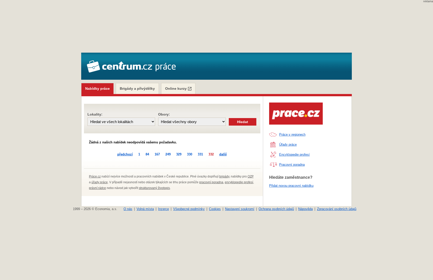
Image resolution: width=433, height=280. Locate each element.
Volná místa (145, 209)
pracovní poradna (211, 182)
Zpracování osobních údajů (336, 209)
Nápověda (305, 209)
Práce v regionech (292, 134)
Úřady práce (288, 144)
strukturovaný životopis (154, 188)
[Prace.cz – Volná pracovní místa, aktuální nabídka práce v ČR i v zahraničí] (296, 114)
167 (157, 154)
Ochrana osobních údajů (276, 209)
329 (178, 154)
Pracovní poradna (292, 164)
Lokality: (94, 114)
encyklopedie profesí (239, 182)
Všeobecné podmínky (189, 209)
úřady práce (99, 182)
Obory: (164, 114)
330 (189, 154)
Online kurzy (176, 88)
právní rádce (97, 188)
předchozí (125, 154)
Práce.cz (95, 176)
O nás (128, 209)
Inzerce (163, 209)
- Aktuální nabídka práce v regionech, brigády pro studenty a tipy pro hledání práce (131, 66)
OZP (251, 176)
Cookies (215, 209)
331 (200, 154)
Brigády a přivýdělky (137, 88)
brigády (224, 176)
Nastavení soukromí (239, 209)
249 (168, 154)
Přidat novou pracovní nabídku (291, 186)
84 (147, 154)
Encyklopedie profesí (294, 154)
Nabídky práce (97, 88)
